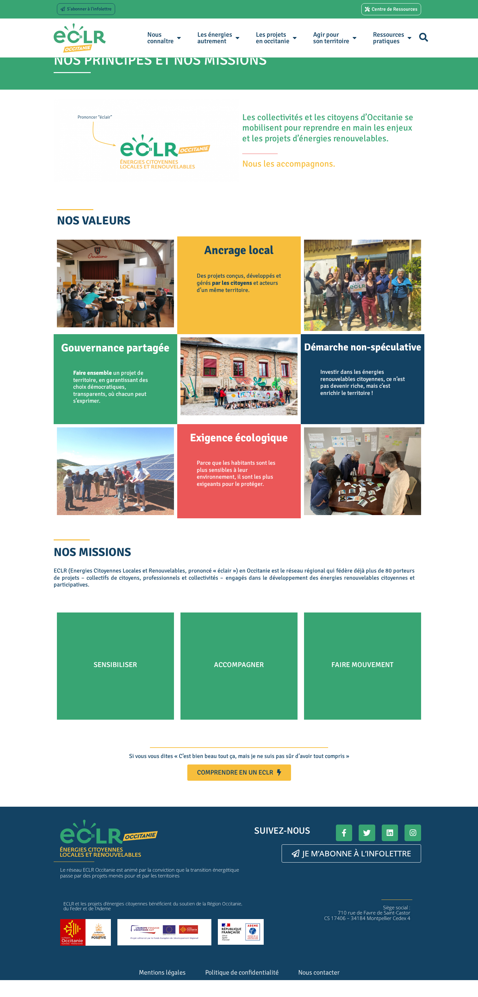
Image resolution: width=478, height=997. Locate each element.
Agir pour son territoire (331, 38)
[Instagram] (413, 833)
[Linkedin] (390, 833)
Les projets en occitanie (272, 38)
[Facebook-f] (344, 833)
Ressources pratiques (388, 38)
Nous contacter (318, 972)
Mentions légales (162, 972)
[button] (423, 37)
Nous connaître (160, 38)
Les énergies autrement (214, 38)
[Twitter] (367, 833)
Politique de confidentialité (242, 972)
